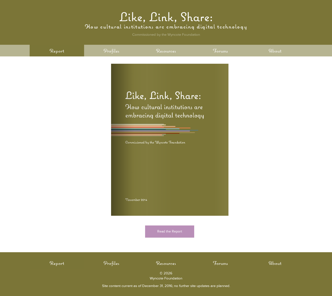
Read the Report (169, 231)
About (275, 50)
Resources (166, 50)
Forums (220, 50)
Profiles (111, 50)
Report (57, 50)
